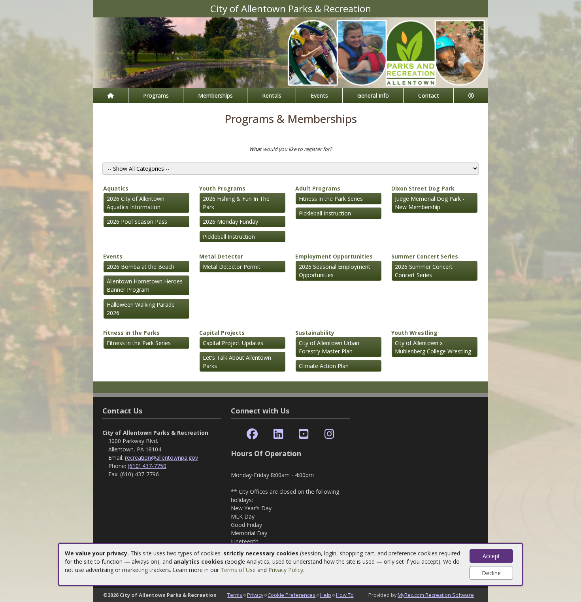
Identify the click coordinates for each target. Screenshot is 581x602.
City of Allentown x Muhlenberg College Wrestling (433, 347)
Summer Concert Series (424, 256)
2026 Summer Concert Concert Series (424, 271)
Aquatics (115, 188)
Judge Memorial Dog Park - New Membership (429, 203)
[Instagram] (329, 434)
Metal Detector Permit (231, 266)
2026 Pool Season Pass (137, 221)
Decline (491, 573)
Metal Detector (221, 256)
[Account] (471, 95)
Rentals (271, 95)
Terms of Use (238, 570)
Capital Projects (222, 332)
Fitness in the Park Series (331, 198)
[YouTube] (304, 434)
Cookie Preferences (291, 594)
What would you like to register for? (290, 149)
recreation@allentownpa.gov (161, 457)
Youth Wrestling (414, 332)
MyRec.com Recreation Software (436, 594)
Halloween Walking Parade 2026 (141, 309)
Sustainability (314, 332)
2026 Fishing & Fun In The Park (236, 203)
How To (345, 594)
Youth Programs (222, 188)
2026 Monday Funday (230, 221)
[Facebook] (252, 434)
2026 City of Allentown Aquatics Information (135, 203)
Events (319, 95)
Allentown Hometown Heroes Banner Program (145, 285)
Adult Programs (317, 188)
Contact (428, 95)
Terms (234, 594)
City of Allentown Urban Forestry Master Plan (329, 347)
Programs (156, 95)
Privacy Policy (285, 570)
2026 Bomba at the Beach (140, 266)
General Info (373, 95)
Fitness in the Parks (131, 332)
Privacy (255, 594)
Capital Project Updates (233, 343)
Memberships (215, 95)
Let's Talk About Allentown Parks (237, 362)
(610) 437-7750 (147, 466)
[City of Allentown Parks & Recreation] (290, 52)
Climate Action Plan (324, 366)
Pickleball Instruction (229, 236)
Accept (491, 556)
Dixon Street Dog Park (423, 188)
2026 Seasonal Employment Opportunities (334, 271)
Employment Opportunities (334, 256)
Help (325, 594)
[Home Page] (110, 95)
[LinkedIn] (278, 434)
